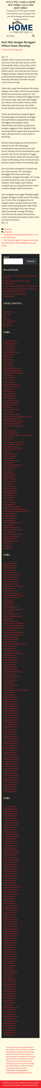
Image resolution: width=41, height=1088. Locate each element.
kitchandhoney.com (10, 453)
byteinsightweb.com (11, 703)
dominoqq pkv (27, 1054)
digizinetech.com (9, 752)
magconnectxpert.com (11, 887)
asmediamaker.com (10, 607)
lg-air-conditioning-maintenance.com (17, 435)
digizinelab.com (9, 898)
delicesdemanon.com (11, 460)
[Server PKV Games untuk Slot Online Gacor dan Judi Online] (21, 26)
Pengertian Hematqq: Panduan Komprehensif (15, 295)
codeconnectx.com (10, 857)
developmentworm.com (12, 529)
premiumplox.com (10, 467)
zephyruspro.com (10, 961)
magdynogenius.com (11, 706)
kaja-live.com (8, 389)
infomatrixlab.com (10, 924)
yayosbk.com (8, 469)
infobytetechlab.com (11, 759)
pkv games (8, 231)
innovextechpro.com (11, 713)
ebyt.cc (6, 428)
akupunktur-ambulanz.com (13, 421)
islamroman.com (9, 398)
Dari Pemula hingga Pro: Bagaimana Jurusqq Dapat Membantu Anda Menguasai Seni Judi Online (19, 243)
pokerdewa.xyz (9, 497)
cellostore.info (8, 604)
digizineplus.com (9, 947)
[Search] (33, 36)
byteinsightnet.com (10, 850)
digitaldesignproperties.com (13, 595)
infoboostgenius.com (11, 743)
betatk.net (7, 543)
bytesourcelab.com (10, 952)
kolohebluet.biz (9, 476)
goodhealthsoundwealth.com (14, 653)
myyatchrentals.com (11, 614)
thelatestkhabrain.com (12, 593)
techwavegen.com (10, 745)
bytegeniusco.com (10, 736)
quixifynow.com (9, 958)
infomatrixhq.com (10, 866)
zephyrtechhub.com (10, 1016)
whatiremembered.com (12, 423)
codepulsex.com (9, 903)
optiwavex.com (9, 1011)
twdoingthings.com (10, 669)
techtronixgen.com (10, 710)
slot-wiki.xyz (8, 499)
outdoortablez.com (10, 685)
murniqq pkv (22, 1056)
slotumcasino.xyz (9, 488)
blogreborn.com (9, 377)
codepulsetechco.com (11, 852)
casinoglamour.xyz (10, 490)
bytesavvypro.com (10, 747)
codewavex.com (9, 880)
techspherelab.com (10, 921)
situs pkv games (23, 1047)
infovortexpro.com (10, 777)
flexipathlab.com (9, 998)
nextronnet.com (9, 982)
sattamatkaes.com (10, 620)
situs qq (18, 1049)
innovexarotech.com (11, 775)
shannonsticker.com (10, 581)
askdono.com (8, 363)
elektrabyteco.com (10, 885)
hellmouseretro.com (11, 657)
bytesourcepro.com (10, 919)
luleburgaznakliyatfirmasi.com (14, 644)
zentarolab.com (9, 1023)
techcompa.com (9, 391)
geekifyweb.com (9, 829)
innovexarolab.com (10, 757)
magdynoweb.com (10, 908)
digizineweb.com (9, 855)
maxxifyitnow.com (10, 956)
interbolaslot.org (9, 567)
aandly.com (7, 545)
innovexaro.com (9, 949)
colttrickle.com (8, 345)
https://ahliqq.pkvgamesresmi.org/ (19, 1072)
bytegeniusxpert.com (11, 834)
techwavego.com (9, 901)
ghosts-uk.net (8, 361)
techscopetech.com (10, 905)
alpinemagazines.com (11, 409)
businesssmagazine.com (12, 370)
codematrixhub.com (10, 738)
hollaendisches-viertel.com (13, 444)
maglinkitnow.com (10, 701)
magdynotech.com (10, 942)
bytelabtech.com (9, 818)
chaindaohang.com (10, 430)
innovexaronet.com (10, 861)
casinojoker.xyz (9, 495)
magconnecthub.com (11, 931)
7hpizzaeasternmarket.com (13, 442)
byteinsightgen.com (10, 750)
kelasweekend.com (10, 541)
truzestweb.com (9, 1018)
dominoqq (7, 314)
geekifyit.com (8, 618)
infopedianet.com (10, 938)
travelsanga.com (9, 520)
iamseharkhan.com (10, 590)
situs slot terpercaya (18, 1058)
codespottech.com (10, 692)
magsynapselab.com (11, 708)
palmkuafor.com (9, 570)
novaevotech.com (10, 871)
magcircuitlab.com (10, 878)
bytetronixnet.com (10, 784)
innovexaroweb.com (11, 910)
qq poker (6, 318)
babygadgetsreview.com (12, 419)
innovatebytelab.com (11, 836)
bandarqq (12, 1056)
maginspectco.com (10, 789)
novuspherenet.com (10, 1007)
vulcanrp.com (8, 412)
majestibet (10, 1070)
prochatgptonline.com (11, 384)
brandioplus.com (9, 991)
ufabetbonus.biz (9, 539)
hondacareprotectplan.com (13, 625)
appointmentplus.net (11, 527)
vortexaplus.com (9, 1002)
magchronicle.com (10, 697)
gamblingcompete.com (11, 368)
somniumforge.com (10, 639)
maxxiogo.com (8, 977)
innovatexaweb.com (11, 820)
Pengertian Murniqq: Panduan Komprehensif (20, 286)
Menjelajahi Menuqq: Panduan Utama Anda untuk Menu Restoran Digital (19, 289)
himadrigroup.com (10, 396)
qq (7, 1056)
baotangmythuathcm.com (13, 634)
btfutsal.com (8, 356)
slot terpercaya (9, 321)
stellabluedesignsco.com (12, 671)
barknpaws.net (9, 602)
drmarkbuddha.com (10, 432)
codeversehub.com (10, 926)
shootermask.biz (9, 479)
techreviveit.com (9, 731)
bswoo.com (7, 548)
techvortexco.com (10, 827)
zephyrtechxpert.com (11, 894)
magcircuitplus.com (10, 780)
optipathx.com (8, 963)
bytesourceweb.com (11, 766)
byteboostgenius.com (11, 933)
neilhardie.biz (8, 472)
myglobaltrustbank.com (12, 506)
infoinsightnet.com (10, 845)
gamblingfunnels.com (11, 352)
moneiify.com (8, 611)
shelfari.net (7, 483)
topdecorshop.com (10, 516)
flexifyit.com (8, 974)
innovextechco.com (10, 873)
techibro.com (8, 407)
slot (23, 1049)
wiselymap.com (9, 382)
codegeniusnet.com (10, 843)
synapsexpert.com (10, 1021)
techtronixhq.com (10, 806)
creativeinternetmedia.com (13, 373)
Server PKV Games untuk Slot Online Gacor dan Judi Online (20, 4)
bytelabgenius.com (10, 722)
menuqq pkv (10, 1047)
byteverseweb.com (10, 928)
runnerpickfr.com (9, 347)
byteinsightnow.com (11, 768)
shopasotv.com (9, 518)
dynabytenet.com (10, 917)
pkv (4, 316)
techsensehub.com (10, 815)
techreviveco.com (9, 912)
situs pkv (22, 1068)
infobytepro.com (9, 838)
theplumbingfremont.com (13, 534)
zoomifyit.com (8, 1035)
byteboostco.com (9, 882)
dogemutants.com (10, 662)
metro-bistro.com (10, 456)
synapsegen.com (9, 995)
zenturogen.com (9, 986)
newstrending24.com (11, 536)
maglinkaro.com (9, 915)
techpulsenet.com (10, 891)
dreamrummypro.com (11, 574)
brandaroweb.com (10, 1032)
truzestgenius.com (10, 889)
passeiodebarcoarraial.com (13, 586)
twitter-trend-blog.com (12, 414)
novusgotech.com (9, 979)
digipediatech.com (10, 699)
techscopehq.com (9, 945)
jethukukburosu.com (11, 637)
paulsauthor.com (9, 674)
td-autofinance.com (10, 400)
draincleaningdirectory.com (13, 632)
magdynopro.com (9, 727)
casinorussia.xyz (9, 486)
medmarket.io (8, 683)
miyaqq (18, 1070)
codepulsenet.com (10, 940)
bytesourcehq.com (10, 848)
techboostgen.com (10, 813)
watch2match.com (10, 502)
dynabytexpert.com (10, 972)
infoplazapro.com (10, 729)
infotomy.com (8, 687)
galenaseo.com (9, 504)
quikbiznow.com (9, 1025)
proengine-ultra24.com (12, 446)
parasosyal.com (9, 648)
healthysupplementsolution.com (15, 690)
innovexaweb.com (10, 988)
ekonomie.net (8, 525)
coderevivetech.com (10, 770)
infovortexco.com (9, 896)
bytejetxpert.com (9, 787)
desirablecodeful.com (11, 676)
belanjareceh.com (10, 579)
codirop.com (7, 359)
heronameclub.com (10, 680)
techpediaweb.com (10, 720)
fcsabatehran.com (10, 660)
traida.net (7, 451)
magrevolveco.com (10, 773)
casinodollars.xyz (9, 492)
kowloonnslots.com (10, 405)
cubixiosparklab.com (11, 868)
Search (6, 257)
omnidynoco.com (9, 1014)
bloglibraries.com (9, 641)
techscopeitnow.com (11, 782)
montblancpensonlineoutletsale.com (17, 416)
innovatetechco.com (10, 724)
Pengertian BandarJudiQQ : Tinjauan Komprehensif (16, 282)
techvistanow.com (10, 864)
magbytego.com (9, 841)
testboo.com (8, 462)
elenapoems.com (9, 655)
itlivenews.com (9, 532)
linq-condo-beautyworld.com (14, 426)
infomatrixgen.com (10, 754)
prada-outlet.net (9, 340)
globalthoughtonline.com (12, 609)
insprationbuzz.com (10, 584)
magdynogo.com (9, 791)
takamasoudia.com (10, 667)
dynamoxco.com (9, 984)
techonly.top (8, 366)
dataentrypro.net (10, 572)
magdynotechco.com (11, 822)
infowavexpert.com (10, 733)
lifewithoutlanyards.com (12, 449)
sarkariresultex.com (10, 597)
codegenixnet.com (10, 763)
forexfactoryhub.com (11, 386)
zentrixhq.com (8, 968)
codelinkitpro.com (10, 811)
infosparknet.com (10, 954)
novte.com (7, 439)
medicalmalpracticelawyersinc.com (16, 511)
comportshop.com (10, 513)
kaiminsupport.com (10, 577)
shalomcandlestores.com (12, 616)
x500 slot (17, 1054)
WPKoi (35, 1085)
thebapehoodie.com (10, 646)
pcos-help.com (8, 354)
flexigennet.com (9, 678)
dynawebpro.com (9, 993)
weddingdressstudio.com (12, 465)
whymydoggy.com (10, 563)
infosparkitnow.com (10, 825)
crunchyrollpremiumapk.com (14, 623)
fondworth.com (9, 588)
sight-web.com (9, 393)
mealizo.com (8, 600)
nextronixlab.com (9, 965)
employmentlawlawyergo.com (14, 509)
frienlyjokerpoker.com (11, 402)
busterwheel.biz (9, 481)
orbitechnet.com (9, 1009)
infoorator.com (9, 437)
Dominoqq (8, 229)
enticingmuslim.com (10, 650)
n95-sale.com (8, 375)
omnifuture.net (9, 349)
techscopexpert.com (11, 717)
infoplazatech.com (10, 831)
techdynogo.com (9, 694)
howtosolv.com (9, 458)
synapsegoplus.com (10, 935)
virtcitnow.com (9, 379)
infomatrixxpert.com (11, 859)
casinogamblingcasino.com (13, 627)
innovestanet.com (10, 970)
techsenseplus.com (10, 740)
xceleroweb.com (9, 1028)
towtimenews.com (10, 630)
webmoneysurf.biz (10, 474)
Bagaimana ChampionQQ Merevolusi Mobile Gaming (20, 277)
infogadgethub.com (10, 808)
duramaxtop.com (9, 664)
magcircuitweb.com (10, 715)
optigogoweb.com (10, 1030)
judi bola (9, 1054)
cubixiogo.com (8, 1005)
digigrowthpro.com (10, 343)
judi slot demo (8, 311)
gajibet (24, 1070)
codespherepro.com (10, 761)
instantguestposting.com (12, 522)
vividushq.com (8, 1000)
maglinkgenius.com (10, 875)
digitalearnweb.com (10, 565)
